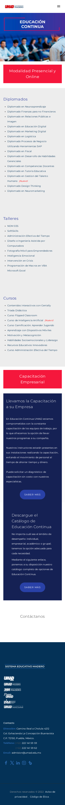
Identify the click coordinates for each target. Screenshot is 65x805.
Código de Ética (39, 796)
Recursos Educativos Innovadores (27, 345)
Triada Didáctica (17, 310)
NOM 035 (12, 226)
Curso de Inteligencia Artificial (30, 320)
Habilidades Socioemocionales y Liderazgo (32, 340)
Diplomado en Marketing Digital (26, 131)
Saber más (32, 494)
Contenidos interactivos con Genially (29, 305)
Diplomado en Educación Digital (26, 126)
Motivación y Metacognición (24, 335)
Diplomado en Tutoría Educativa (26, 171)
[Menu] (58, 6)
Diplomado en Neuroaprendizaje (26, 106)
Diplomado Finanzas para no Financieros (31, 111)
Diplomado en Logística (21, 136)
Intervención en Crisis (20, 260)
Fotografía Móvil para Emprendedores (29, 250)
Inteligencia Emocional (21, 255)
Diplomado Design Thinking (24, 186)
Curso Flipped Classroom (22, 315)
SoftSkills (12, 231)
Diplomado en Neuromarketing (26, 191)
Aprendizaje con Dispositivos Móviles (29, 330)
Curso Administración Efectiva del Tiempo (32, 350)
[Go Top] (59, 797)
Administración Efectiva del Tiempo (28, 236)
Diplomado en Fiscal (19, 151)
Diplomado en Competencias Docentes (30, 166)
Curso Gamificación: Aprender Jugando (30, 325)
